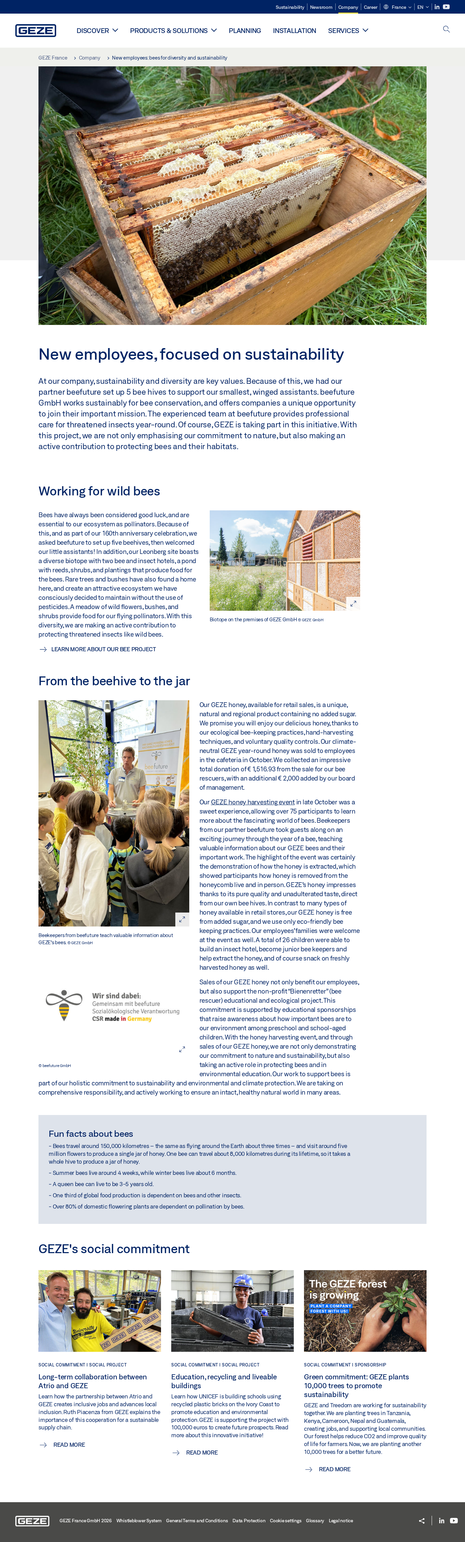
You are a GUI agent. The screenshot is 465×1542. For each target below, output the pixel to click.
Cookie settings (285, 1520)
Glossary (315, 1520)
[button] (397, 7)
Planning (245, 30)
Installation (294, 30)
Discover (93, 30)
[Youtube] (446, 7)
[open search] (446, 29)
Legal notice (341, 1520)
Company (348, 7)
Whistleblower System (139, 1520)
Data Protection (249, 1520)
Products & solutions (169, 30)
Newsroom (321, 7)
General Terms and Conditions (197, 1520)
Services (343, 30)
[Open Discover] (115, 30)
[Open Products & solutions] (214, 30)
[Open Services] (365, 30)
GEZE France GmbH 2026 (86, 1520)
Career (371, 7)
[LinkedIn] (437, 7)
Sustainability (290, 7)
